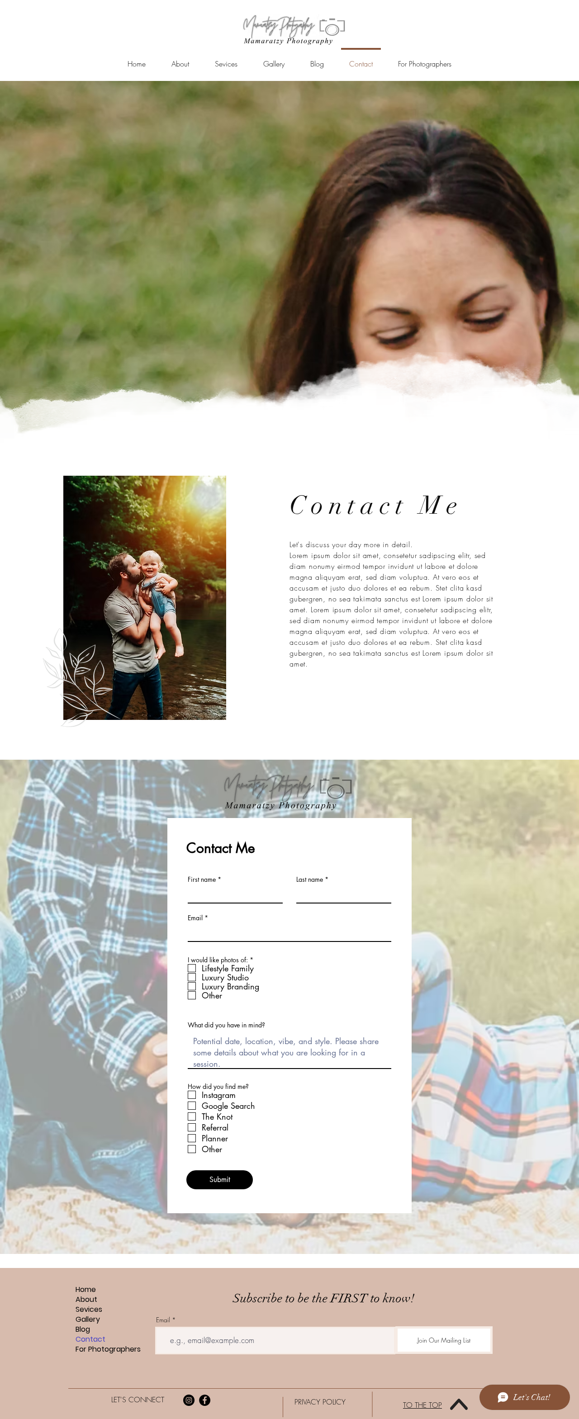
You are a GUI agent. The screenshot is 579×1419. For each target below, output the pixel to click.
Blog (83, 1329)
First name (202, 879)
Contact (90, 1339)
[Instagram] (189, 1400)
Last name (309, 879)
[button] (226, 60)
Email (195, 918)
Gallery (88, 1319)
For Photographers (108, 1349)
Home (86, 1290)
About (86, 1300)
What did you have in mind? (226, 1025)
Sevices (89, 1310)
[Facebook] (204, 1400)
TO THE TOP (422, 1405)
